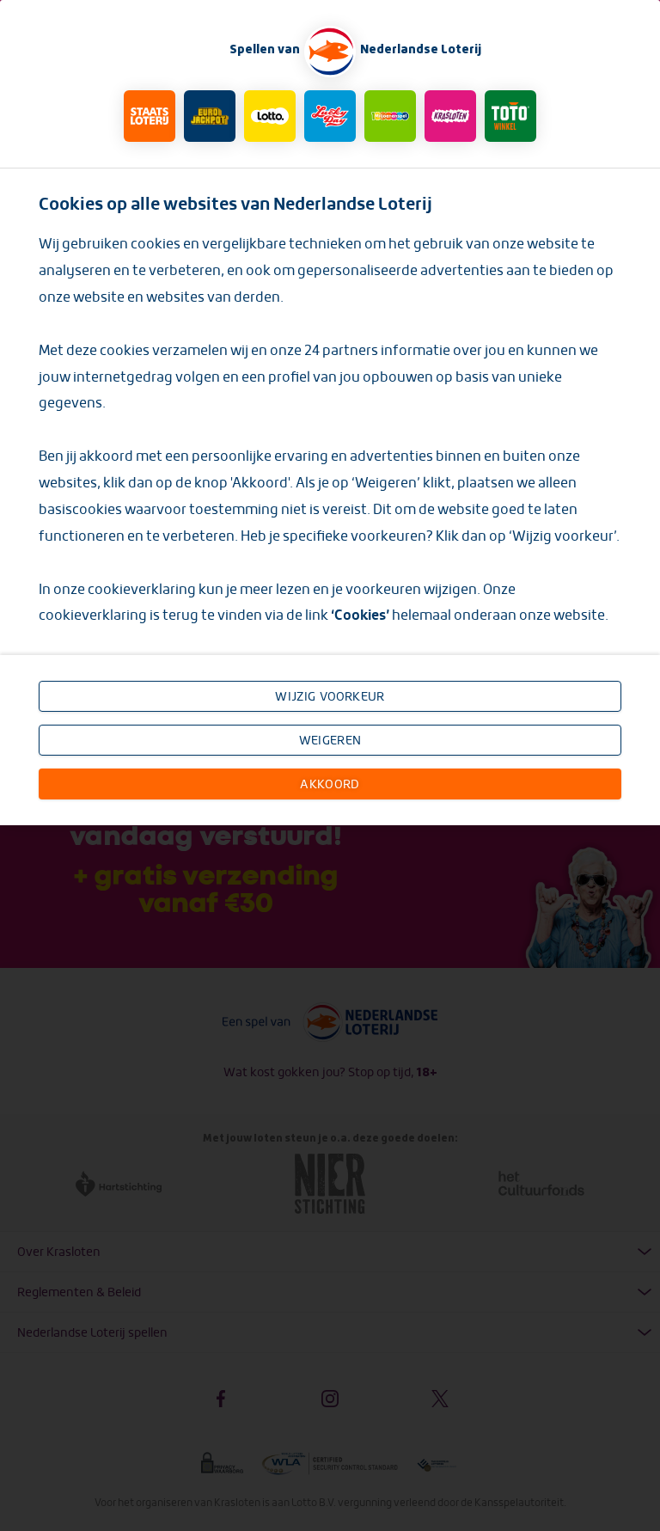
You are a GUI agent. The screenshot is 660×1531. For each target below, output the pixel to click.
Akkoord (329, 784)
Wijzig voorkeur (329, 696)
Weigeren (330, 740)
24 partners (342, 350)
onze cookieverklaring (126, 589)
